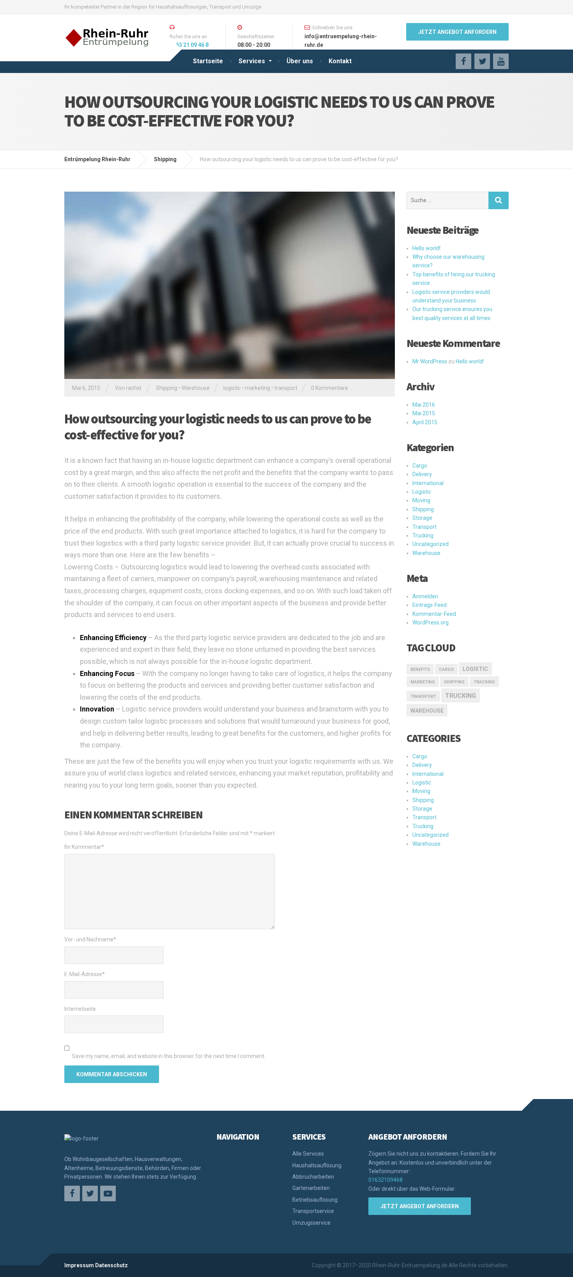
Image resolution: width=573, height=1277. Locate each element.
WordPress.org (430, 622)
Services (252, 61)
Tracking (484, 682)
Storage (422, 518)
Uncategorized (430, 544)
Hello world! (426, 248)
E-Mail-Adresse (84, 974)
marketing (257, 388)
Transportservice (313, 1211)
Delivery (422, 474)
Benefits (420, 669)
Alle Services (308, 1154)
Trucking (422, 535)
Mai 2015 (423, 413)
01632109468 (385, 1180)
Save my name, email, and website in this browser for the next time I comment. (168, 1056)
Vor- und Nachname (90, 939)
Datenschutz (111, 1265)
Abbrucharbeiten (313, 1177)
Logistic (421, 492)
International (428, 483)
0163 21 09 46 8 (189, 45)
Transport (424, 527)
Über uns (299, 61)
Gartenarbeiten (311, 1188)
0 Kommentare (329, 388)
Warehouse (196, 388)
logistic (232, 388)
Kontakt (340, 61)
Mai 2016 (423, 405)
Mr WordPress (429, 361)
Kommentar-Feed (434, 614)
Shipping (166, 388)
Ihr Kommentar (84, 847)
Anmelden (425, 596)
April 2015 (424, 422)
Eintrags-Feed (429, 605)
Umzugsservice (311, 1223)
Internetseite (80, 1009)
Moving (421, 500)
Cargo (419, 465)
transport (285, 388)
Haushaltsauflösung (316, 1165)
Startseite (208, 61)
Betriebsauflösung (315, 1200)
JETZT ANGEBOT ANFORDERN (457, 32)
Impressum (79, 1265)
